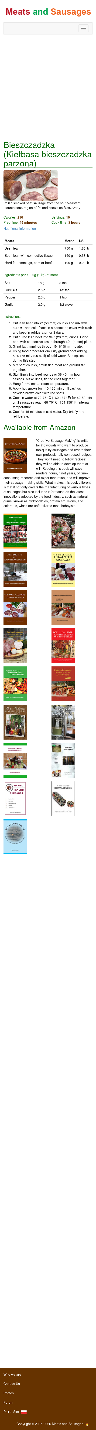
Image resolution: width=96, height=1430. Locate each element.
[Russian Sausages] (15, 683)
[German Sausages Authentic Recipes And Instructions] (15, 645)
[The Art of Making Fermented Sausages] (63, 568)
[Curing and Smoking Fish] (63, 760)
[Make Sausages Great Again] (63, 607)
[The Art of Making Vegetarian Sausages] (63, 798)
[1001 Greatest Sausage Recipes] (63, 530)
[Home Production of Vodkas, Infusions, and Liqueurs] (15, 721)
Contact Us (11, 1383)
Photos (8, 1393)
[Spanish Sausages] (63, 683)
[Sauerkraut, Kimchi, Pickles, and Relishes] (15, 760)
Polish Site (12, 1411)
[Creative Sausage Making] (19, 455)
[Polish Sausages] (63, 645)
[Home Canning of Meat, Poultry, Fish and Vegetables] (63, 721)
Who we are (12, 1374)
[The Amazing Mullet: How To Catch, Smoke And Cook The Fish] (15, 836)
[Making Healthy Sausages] (15, 798)
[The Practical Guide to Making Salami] (15, 607)
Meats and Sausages (48, 12)
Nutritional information (19, 228)
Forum (8, 1402)
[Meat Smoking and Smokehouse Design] (15, 568)
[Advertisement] (48, 87)
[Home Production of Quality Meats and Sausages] (15, 530)
